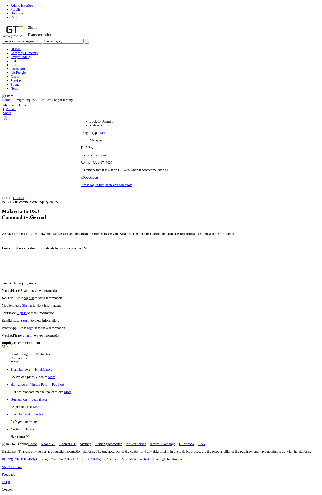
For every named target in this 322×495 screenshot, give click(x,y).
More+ (6, 347)
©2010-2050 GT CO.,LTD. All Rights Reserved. (85, 459)
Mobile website (139, 459)
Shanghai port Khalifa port (31, 369)
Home (6, 100)
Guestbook (186, 444)
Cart (13, 17)
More (51, 377)
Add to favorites (22, 5)
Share (7, 113)
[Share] (7, 96)
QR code (17, 13)
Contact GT (67, 444)
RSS (201, 444)
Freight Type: (90, 133)
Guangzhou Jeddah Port (29, 399)
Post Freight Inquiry (59, 100)
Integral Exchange (162, 444)
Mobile (15, 9)
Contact (18, 198)
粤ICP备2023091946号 (18, 459)
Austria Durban (23, 429)
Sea (41, 100)
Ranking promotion (108, 444)
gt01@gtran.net (173, 459)
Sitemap (85, 444)
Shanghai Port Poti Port (29, 414)
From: (85, 140)
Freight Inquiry (24, 100)
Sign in (25, 290)
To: (83, 148)
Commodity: (90, 155)
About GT (48, 444)
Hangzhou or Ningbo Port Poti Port (37, 384)
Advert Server (136, 444)
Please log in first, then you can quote (106, 185)
